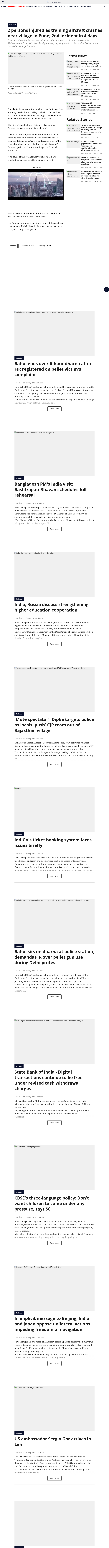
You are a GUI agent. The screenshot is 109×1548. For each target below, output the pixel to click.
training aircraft (45, 246)
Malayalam (12, 6)
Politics (57, 6)
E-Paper (21, 6)
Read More (54, 408)
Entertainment (86, 6)
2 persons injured (27, 246)
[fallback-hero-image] (73, 64)
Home (3, 6)
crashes (12, 246)
